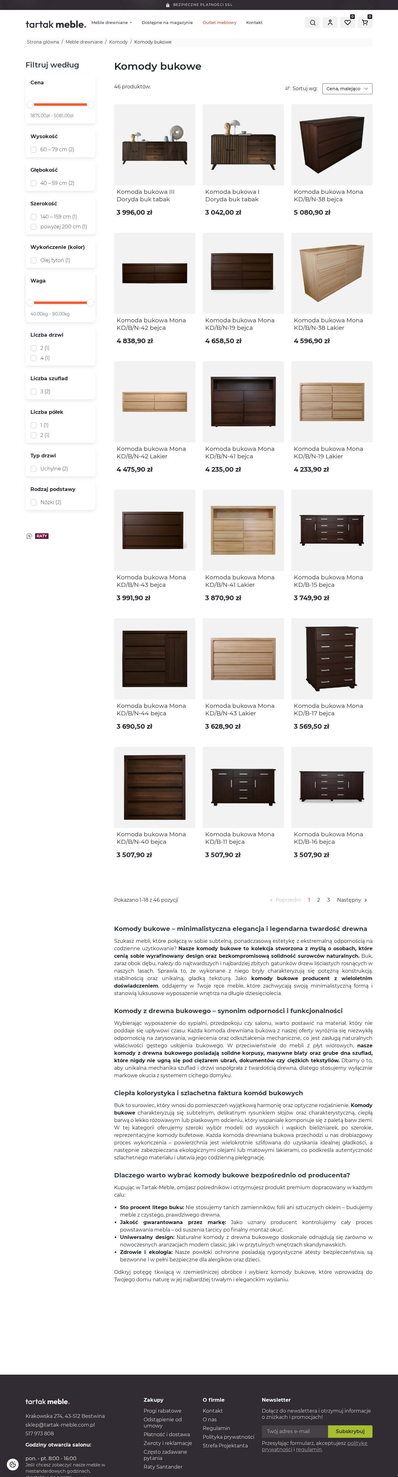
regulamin (309, 1449)
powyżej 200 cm (63, 227)
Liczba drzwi (46, 335)
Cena (37, 83)
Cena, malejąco (344, 88)
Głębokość (44, 170)
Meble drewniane (110, 22)
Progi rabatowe (163, 1411)
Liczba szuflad (49, 378)
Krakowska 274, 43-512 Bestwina (65, 1416)
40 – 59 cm (57, 183)
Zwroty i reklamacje (168, 1443)
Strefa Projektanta (225, 1446)
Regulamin (216, 1428)
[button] (330, 22)
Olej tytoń (55, 260)
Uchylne (54, 469)
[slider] (30, 104)
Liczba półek (46, 412)
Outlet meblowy (219, 22)
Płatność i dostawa (167, 1434)
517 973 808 (39, 1434)
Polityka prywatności (228, 1437)
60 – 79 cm (57, 149)
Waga (38, 281)
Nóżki (50, 502)
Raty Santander (163, 1467)
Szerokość (43, 204)
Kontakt (254, 22)
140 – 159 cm (58, 217)
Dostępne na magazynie (167, 22)
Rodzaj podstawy (53, 489)
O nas (210, 1420)
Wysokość (44, 136)
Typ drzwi (43, 456)
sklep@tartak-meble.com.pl (60, 1425)
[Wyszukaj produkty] (312, 22)
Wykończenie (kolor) (57, 247)
